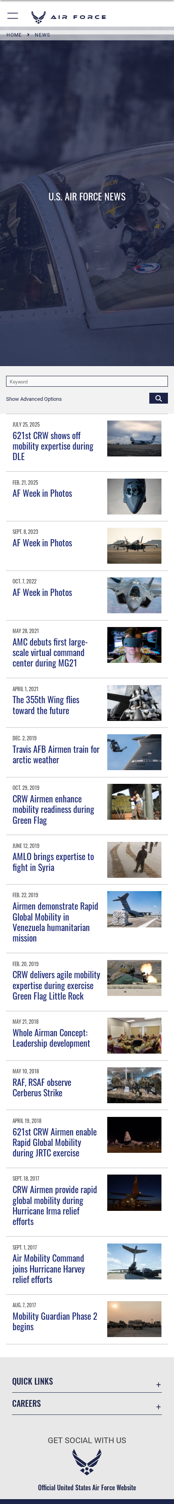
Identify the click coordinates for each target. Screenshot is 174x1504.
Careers (26, 1403)
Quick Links (32, 1381)
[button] (13, 17)
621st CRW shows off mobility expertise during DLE (53, 446)
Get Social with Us (87, 1440)
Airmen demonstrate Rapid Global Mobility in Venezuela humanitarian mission (55, 921)
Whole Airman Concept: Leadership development (51, 1037)
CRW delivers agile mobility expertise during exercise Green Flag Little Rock (56, 985)
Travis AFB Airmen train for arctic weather (56, 754)
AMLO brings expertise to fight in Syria (53, 861)
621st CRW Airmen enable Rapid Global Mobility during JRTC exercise (55, 1142)
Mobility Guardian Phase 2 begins (55, 1321)
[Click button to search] (158, 398)
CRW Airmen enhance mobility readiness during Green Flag (53, 809)
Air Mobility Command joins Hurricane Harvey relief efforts (49, 1268)
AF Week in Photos (42, 492)
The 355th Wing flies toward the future (46, 704)
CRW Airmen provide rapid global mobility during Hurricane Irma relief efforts (55, 1205)
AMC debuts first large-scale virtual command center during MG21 (50, 652)
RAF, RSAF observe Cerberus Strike (42, 1087)
